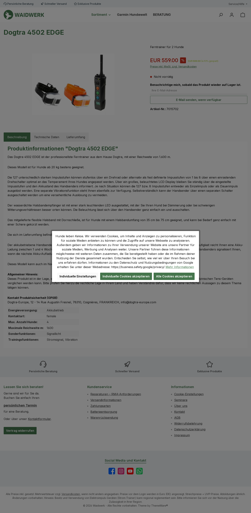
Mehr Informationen (180, 267)
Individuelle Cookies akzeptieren (126, 276)
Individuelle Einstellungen (78, 276)
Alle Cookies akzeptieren (174, 276)
